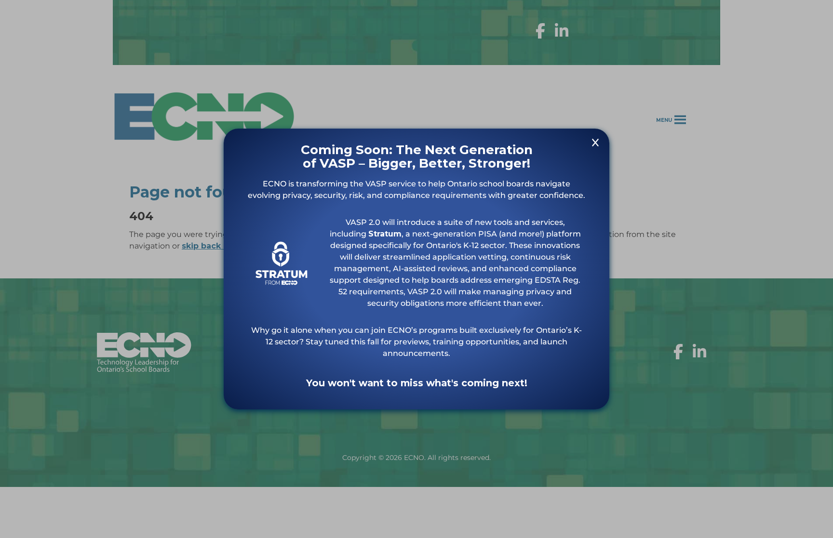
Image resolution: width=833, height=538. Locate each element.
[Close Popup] (595, 144)
